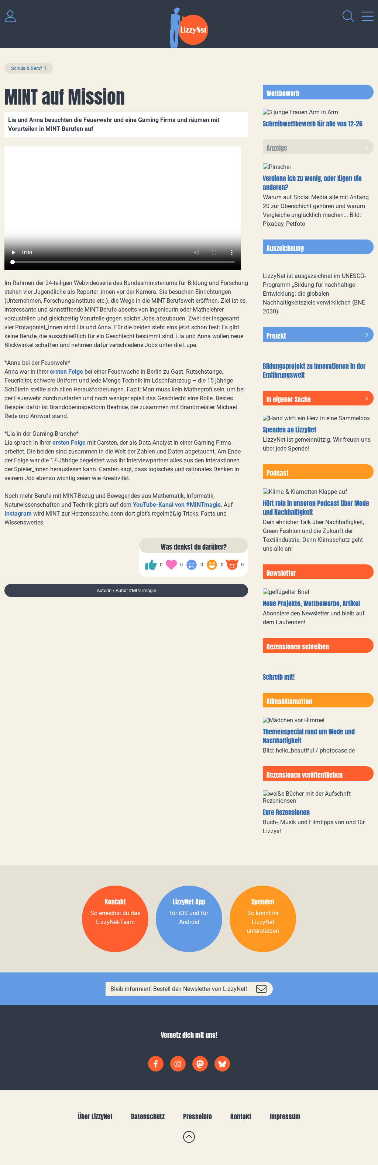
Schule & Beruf (26, 68)
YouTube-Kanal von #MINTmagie (177, 504)
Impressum (285, 1116)
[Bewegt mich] (171, 564)
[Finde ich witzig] (212, 564)
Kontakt (240, 1116)
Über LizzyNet (95, 1116)
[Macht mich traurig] (191, 564)
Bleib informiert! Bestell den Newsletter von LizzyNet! (178, 988)
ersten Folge (66, 371)
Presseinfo (197, 1116)
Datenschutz (148, 1116)
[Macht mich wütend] (232, 564)
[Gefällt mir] (151, 564)
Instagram (18, 513)
